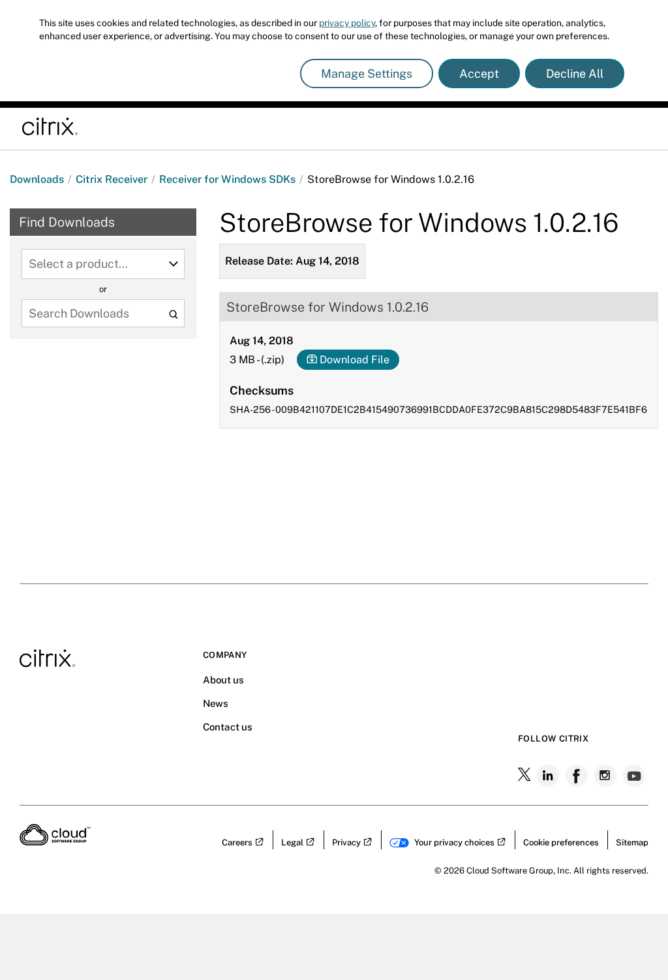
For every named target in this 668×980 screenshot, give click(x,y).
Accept (479, 73)
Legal (292, 842)
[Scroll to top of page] (633, 789)
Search (173, 314)
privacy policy (347, 23)
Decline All (574, 73)
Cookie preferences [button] (561, 842)
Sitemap (632, 842)
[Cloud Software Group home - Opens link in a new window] (55, 841)
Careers (237, 842)
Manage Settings (366, 73)
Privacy (346, 842)
